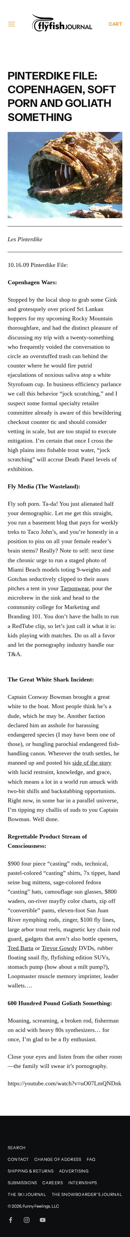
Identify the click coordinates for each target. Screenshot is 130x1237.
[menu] (12, 24)
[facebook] (11, 1220)
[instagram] (27, 1220)
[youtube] (43, 1220)
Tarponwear (74, 588)
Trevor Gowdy (59, 948)
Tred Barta (20, 948)
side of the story (91, 762)
